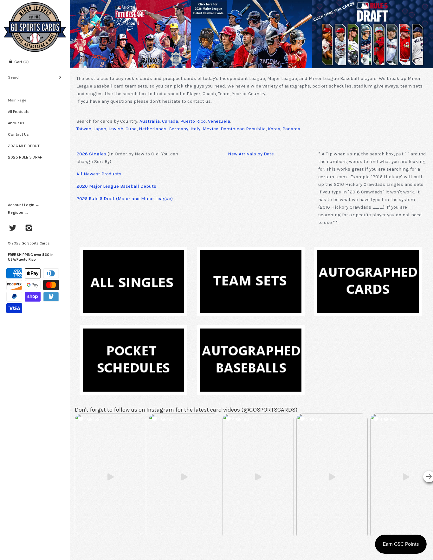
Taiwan (83, 129)
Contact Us (18, 134)
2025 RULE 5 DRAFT (26, 157)
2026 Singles (91, 154)
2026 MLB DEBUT (24, 145)
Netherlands (152, 129)
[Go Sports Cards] (35, 5)
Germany (178, 129)
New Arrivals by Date (251, 154)
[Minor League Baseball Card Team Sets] (250, 254)
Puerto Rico (193, 121)
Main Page (17, 100)
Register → (18, 212)
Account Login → (23, 204)
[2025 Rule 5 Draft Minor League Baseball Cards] (372, 34)
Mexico (210, 129)
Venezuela (219, 121)
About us (16, 122)
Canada (170, 121)
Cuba (131, 129)
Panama (291, 129)
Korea (274, 129)
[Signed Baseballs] (250, 332)
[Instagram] (29, 228)
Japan (100, 129)
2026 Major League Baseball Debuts (116, 186)
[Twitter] (13, 228)
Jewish (115, 129)
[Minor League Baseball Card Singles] (133, 254)
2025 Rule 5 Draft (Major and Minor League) (124, 198)
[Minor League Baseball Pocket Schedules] (133, 332)
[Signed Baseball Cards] (368, 254)
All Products (18, 111)
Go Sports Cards (36, 243)
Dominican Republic (243, 129)
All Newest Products (98, 174)
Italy (195, 129)
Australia (149, 121)
